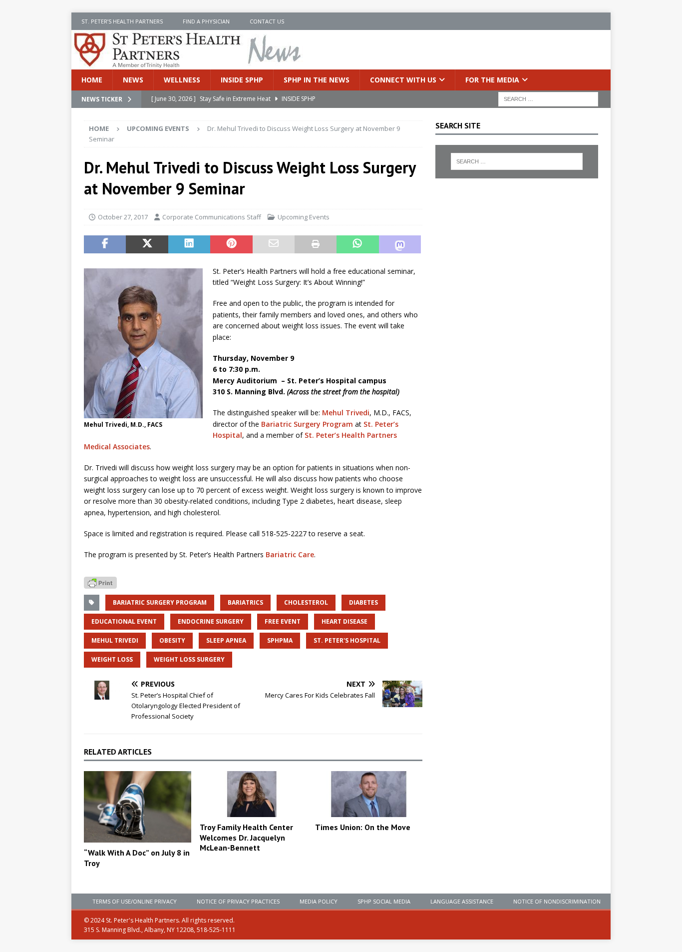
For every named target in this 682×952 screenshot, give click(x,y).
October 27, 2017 (123, 216)
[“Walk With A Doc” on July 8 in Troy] (137, 807)
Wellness (182, 79)
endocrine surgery (211, 621)
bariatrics (245, 602)
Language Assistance (461, 901)
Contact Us (267, 21)
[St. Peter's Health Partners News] (188, 63)
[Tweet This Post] (147, 244)
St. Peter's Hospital (347, 640)
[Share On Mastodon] (400, 244)
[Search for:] (548, 98)
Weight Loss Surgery (189, 659)
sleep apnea (226, 640)
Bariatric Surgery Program (307, 424)
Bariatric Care (290, 554)
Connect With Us (403, 79)
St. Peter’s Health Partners (122, 21)
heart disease (344, 621)
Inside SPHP (242, 79)
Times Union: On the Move (362, 827)
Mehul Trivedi (345, 412)
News (133, 79)
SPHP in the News (316, 79)
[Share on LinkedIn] (189, 244)
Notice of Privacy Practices (238, 901)
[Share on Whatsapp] (357, 244)
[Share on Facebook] (105, 244)
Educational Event (124, 621)
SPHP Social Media (383, 901)
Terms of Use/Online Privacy (134, 901)
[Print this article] (316, 244)
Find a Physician (206, 21)
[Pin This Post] (231, 244)
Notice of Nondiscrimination (557, 901)
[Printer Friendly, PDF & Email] (100, 582)
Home (91, 79)
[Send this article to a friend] (274, 244)
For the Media (492, 79)
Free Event (283, 621)
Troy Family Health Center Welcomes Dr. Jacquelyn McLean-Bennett (246, 837)
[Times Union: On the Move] (368, 794)
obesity (172, 640)
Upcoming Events (304, 216)
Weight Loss (112, 659)
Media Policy (319, 901)
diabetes (363, 602)
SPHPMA (280, 640)
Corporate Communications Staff (211, 216)
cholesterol (306, 602)
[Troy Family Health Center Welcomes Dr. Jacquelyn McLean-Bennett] (253, 794)
